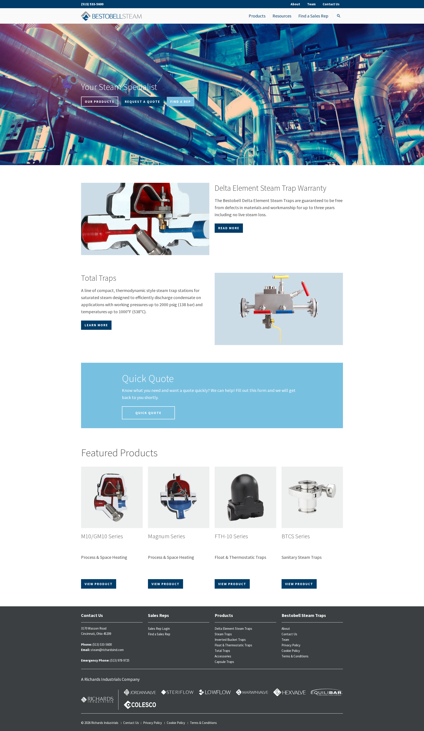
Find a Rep (180, 101)
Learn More (96, 325)
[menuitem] (257, 16)
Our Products (99, 101)
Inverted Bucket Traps (230, 639)
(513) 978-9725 (119, 660)
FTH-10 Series (231, 536)
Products (257, 16)
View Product (99, 584)
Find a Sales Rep (313, 16)
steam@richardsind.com (107, 650)
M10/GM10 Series (102, 536)
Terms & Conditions (295, 656)
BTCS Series (296, 536)
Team (311, 4)
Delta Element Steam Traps (233, 628)
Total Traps (222, 651)
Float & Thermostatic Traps (233, 645)
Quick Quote (148, 413)
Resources (282, 16)
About (295, 4)
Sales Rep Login (159, 628)
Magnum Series (166, 536)
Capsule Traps (224, 662)
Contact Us (331, 4)
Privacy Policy (291, 645)
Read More (228, 228)
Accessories (223, 656)
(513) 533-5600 (92, 4)
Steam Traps (223, 634)
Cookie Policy (291, 651)
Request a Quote (142, 101)
